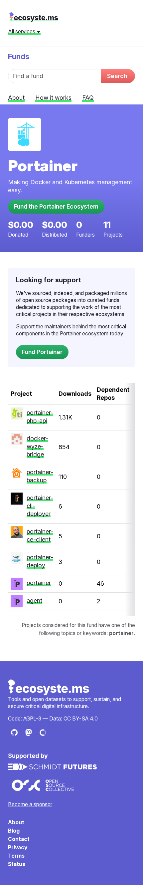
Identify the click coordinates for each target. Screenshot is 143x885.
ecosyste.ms (34, 17)
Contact (19, 839)
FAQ (88, 97)
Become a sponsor (30, 804)
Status (16, 864)
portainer (39, 582)
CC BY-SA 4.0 (81, 718)
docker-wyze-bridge (37, 446)
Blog (14, 831)
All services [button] (22, 31)
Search (117, 75)
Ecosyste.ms (49, 687)
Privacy (17, 847)
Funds (18, 56)
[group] (71, 499)
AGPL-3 (32, 718)
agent (34, 600)
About (16, 97)
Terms (16, 856)
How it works (53, 97)
